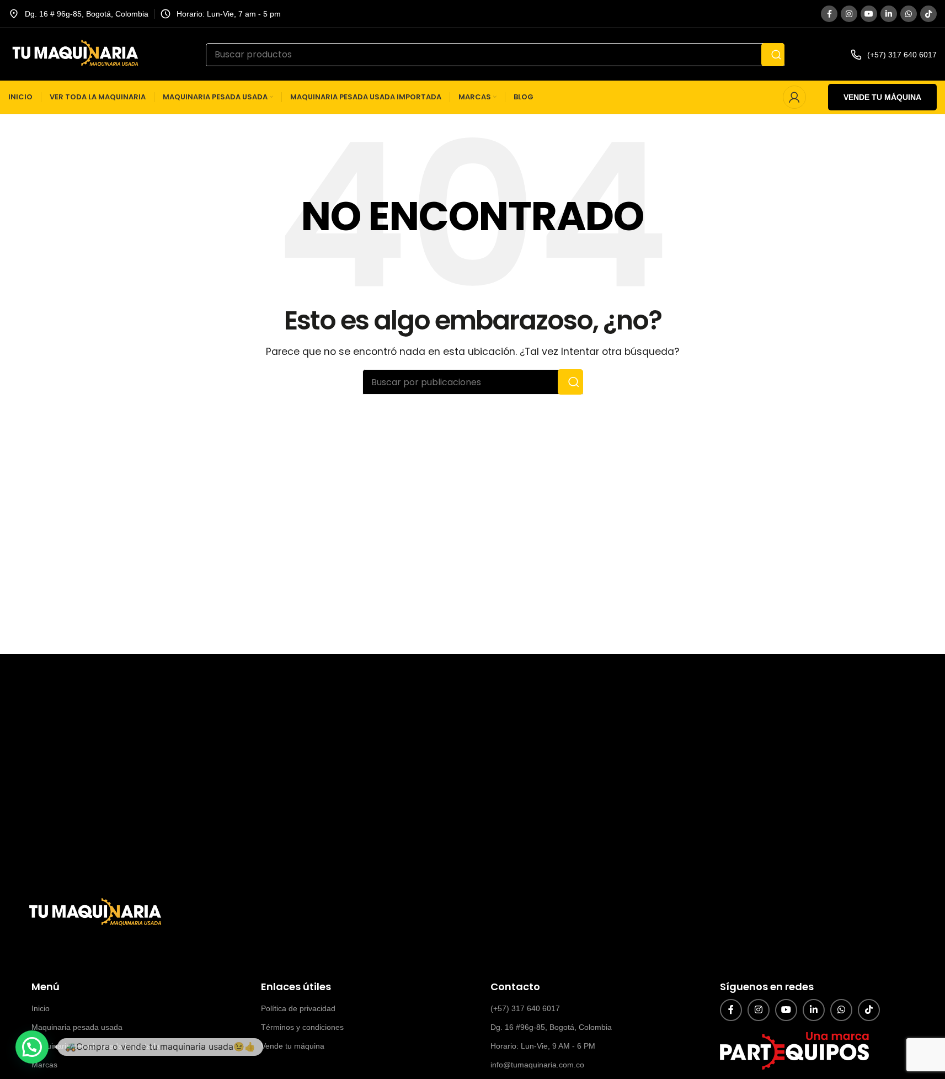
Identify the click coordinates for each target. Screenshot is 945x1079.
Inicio (40, 1008)
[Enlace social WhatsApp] (908, 14)
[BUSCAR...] (772, 54)
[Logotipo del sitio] (74, 54)
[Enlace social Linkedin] (888, 14)
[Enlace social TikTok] (928, 14)
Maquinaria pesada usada (76, 1027)
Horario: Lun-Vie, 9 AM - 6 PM (542, 1045)
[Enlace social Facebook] (829, 14)
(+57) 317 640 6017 (525, 1008)
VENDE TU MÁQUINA (882, 97)
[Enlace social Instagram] (849, 14)
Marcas (44, 1064)
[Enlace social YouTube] (869, 14)
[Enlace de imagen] (94, 912)
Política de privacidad (298, 1008)
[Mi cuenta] (794, 97)
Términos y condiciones (302, 1027)
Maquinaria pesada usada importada (95, 1045)
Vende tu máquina (292, 1045)
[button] (32, 1047)
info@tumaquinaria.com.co (537, 1064)
